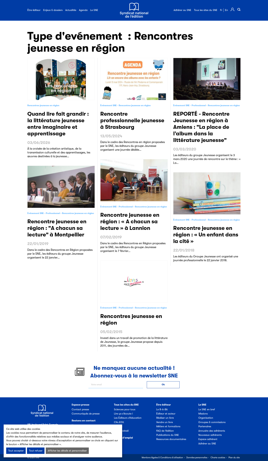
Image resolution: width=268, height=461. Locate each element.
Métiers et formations (168, 426)
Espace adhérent (207, 439)
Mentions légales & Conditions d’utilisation (162, 457)
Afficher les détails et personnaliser (67, 450)
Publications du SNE (167, 434)
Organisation (205, 417)
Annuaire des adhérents (211, 430)
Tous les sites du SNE (205, 10)
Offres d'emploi (123, 437)
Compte (232, 9)
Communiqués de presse (86, 413)
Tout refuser (35, 450)
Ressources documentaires (171, 439)
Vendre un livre (164, 422)
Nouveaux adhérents (210, 434)
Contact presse (80, 409)
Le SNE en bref (206, 409)
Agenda (83, 10)
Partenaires (204, 426)
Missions (203, 413)
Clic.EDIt (119, 422)
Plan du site (234, 457)
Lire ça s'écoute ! (123, 413)
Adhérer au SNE (182, 10)
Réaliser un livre (165, 417)
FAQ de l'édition (165, 430)
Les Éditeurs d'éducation (127, 417)
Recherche (239, 9)
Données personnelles (196, 457)
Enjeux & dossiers (53, 10)
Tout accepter (16, 450)
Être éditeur (33, 10)
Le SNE (94, 10)
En (226, 10)
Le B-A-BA (162, 409)
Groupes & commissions (212, 422)
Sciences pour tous (124, 409)
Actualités (70, 10)
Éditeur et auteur (165, 413)
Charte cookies (218, 457)
